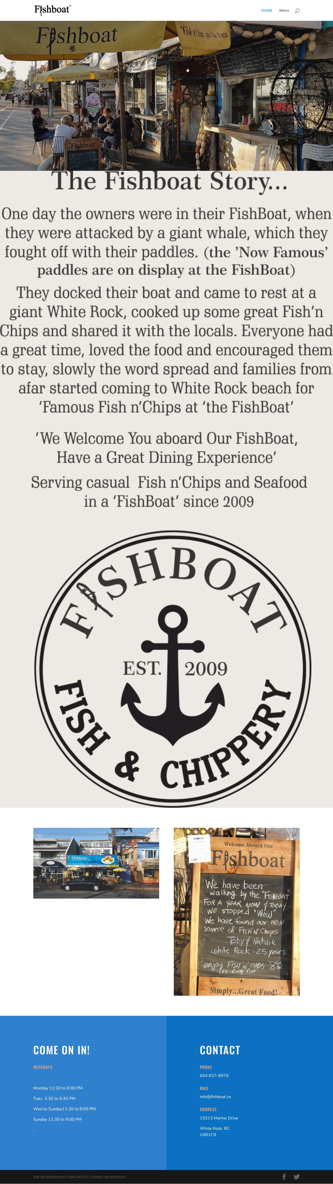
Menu (284, 11)
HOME (266, 11)
